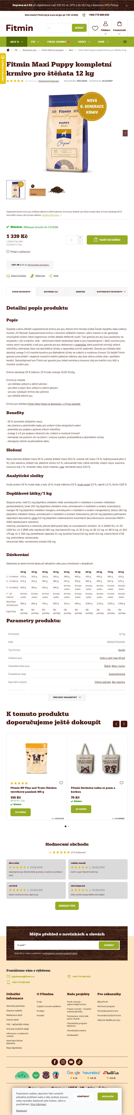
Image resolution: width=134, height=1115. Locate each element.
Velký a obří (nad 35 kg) (112, 658)
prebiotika (80, 344)
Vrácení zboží (12, 1019)
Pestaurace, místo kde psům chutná (77, 1017)
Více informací (38, 1104)
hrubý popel (84, 484)
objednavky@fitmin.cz (23, 976)
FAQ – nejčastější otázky (17, 1024)
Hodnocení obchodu (67, 844)
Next (124, 724)
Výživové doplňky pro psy (108, 1020)
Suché (121, 650)
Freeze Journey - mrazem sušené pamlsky (79, 1010)
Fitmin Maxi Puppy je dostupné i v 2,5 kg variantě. (54, 403)
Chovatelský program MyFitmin (77, 1024)
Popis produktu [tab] (21, 292)
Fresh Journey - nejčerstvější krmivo (76, 1003)
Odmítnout (83, 1096)
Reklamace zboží (14, 1015)
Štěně (107, 666)
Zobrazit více (67, 905)
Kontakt (40, 1015)
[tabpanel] (37, 776)
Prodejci (40, 1011)
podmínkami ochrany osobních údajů (60, 953)
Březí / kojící (118, 666)
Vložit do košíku (110, 240)
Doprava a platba (14, 1010)
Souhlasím (108, 1096)
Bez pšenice (118, 682)
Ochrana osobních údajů (17, 1029)
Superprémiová (117, 674)
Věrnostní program (106, 1006)
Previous (116, 724)
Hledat (79, 27)
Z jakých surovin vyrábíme (49, 1006)
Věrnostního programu (38, 264)
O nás (39, 1001)
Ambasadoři (72, 1035)
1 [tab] (65, 826)
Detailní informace (50, 215)
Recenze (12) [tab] (51, 292)
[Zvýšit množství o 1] (80, 237)
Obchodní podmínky (15, 1006)
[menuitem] (16, 42)
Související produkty (109, 292)
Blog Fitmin (102, 1001)
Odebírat (109, 945)
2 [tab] (68, 826)
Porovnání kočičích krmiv (109, 1015)
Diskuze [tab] (80, 292)
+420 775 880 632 (81, 976)
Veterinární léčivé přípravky (14, 1042)
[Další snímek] (125, 133)
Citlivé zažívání (103, 682)
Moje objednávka (14, 1047)
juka (61, 466)
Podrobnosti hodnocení (48, 81)
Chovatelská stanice (76, 1030)
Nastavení (21, 1110)
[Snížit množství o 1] (80, 242)
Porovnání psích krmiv (107, 1011)
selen (34, 518)
